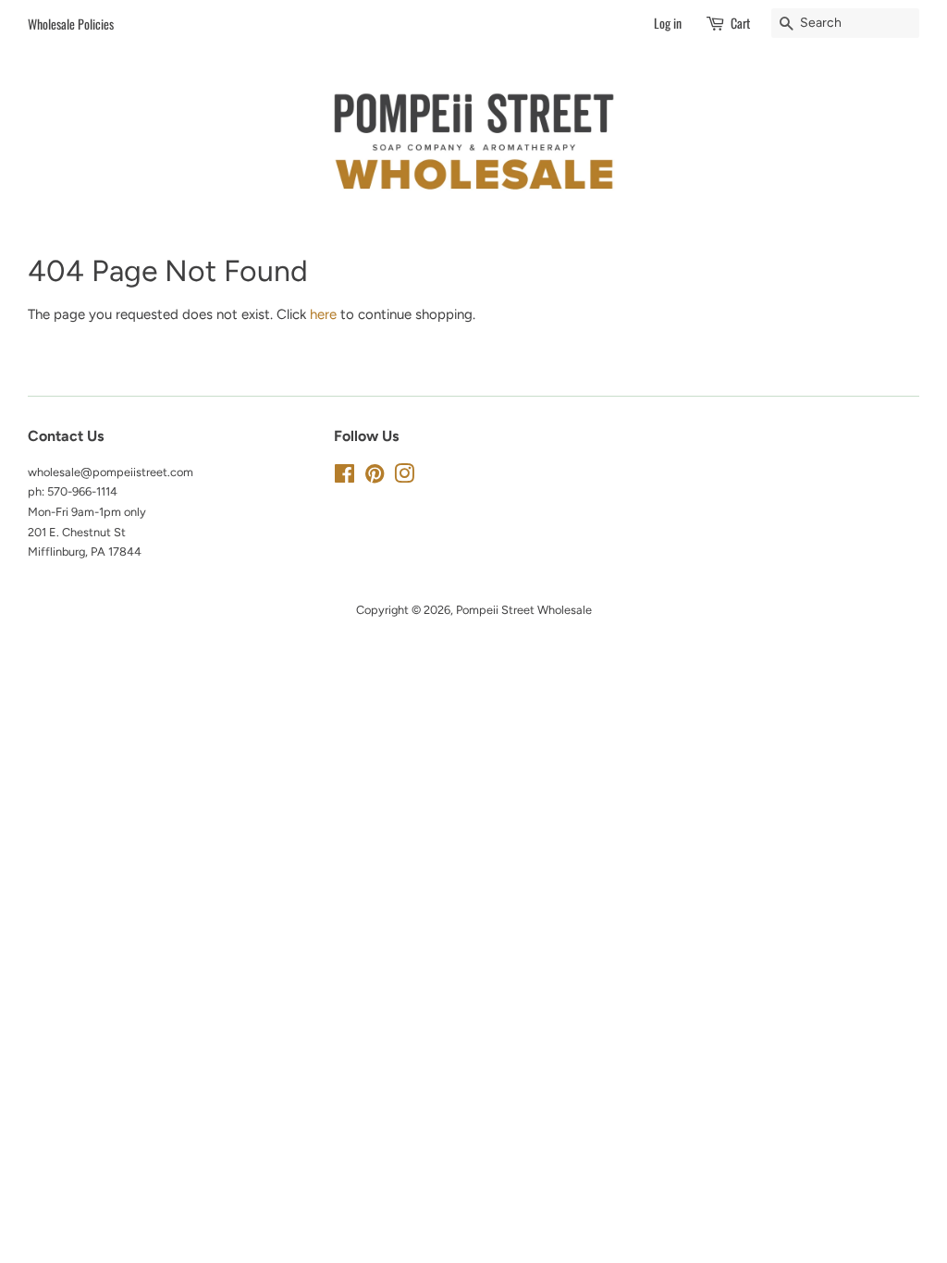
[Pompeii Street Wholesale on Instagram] (404, 477)
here (323, 314)
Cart (740, 22)
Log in (668, 22)
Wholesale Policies (71, 23)
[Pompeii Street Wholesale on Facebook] (344, 477)
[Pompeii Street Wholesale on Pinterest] (374, 477)
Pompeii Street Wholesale (524, 610)
